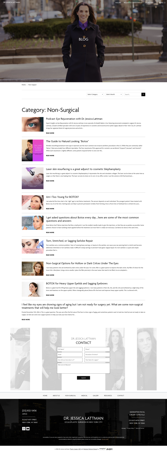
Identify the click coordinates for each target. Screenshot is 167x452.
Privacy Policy (130, 428)
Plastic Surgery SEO (75, 449)
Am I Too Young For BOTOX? (62, 196)
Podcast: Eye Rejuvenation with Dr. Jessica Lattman (74, 118)
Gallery (118, 2)
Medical (84, 395)
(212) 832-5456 (149, 2)
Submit (83, 378)
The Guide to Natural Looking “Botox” (67, 141)
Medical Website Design (90, 449)
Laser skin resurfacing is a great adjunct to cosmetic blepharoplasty (83, 169)
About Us (56, 395)
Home (24, 85)
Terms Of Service (140, 428)
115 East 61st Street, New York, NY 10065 (30, 421)
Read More (50, 133)
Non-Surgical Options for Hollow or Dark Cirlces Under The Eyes (82, 263)
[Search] (143, 94)
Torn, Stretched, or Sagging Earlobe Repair (69, 240)
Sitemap (124, 428)
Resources (108, 395)
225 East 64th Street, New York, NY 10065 (137, 421)
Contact (120, 395)
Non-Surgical (70, 395)
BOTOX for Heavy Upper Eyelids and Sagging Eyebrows (77, 283)
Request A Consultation (133, 2)
